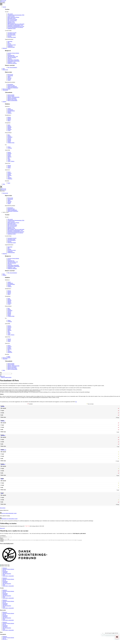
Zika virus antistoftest (6, 573)
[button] (60, 3)
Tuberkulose (4, 572)
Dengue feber (3, 449)
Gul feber (2, 406)
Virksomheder (5, 90)
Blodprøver (4, 48)
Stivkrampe (3, 435)
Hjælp (3, 184)
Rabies (2, 478)
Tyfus (2, 493)
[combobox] (6, 373)
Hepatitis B (3, 464)
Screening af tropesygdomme (8, 569)
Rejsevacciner (5, 69)
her (76, 401)
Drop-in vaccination (6, 88)
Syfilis (3, 574)
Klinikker (4, 101)
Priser (3, 68)
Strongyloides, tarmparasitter (8, 575)
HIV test (4, 570)
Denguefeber (5, 571)
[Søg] (0, 375)
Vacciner (4, 6)
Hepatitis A (3, 420)
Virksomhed (4, 358)
